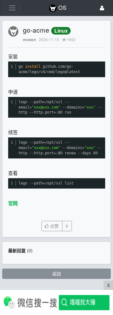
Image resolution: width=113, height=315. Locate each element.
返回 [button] (56, 273)
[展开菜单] (12, 8)
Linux (61, 30)
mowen (29, 39)
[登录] (102, 8)
